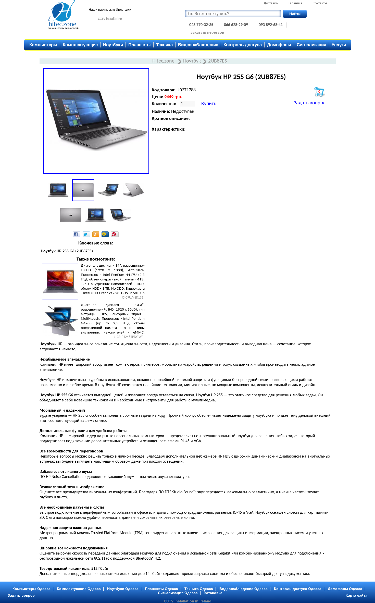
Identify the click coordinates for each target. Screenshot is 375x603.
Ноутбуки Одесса (123, 589)
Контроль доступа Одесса (297, 589)
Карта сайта (356, 595)
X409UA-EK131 (132, 298)
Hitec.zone (164, 61)
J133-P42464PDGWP (128, 337)
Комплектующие (80, 44)
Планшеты (139, 44)
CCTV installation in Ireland (187, 601)
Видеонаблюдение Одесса (243, 589)
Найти (295, 14)
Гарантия (295, 3)
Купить (208, 103)
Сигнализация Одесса (178, 593)
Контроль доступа (242, 44)
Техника (164, 44)
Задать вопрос (309, 103)
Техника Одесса (198, 589)
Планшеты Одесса (161, 589)
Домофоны (279, 44)
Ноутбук (192, 61)
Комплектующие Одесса (79, 589)
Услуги (339, 44)
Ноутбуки (113, 44)
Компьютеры (43, 44)
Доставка (271, 3)
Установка (213, 593)
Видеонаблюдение (198, 44)
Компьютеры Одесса (31, 589)
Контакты (320, 3)
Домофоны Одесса (345, 589)
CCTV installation (110, 19)
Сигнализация (311, 44)
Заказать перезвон (207, 33)
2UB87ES (217, 61)
